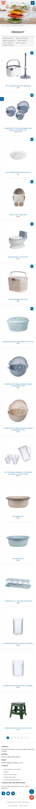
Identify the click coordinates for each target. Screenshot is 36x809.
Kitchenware (8, 38)
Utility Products (9, 40)
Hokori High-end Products (12, 769)
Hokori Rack (22, 40)
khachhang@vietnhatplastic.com (12, 762)
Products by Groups (10, 774)
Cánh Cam (25, 804)
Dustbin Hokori (8, 45)
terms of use (23, 805)
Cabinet (6, 772)
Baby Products (21, 38)
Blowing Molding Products (12, 779)
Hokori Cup (20, 43)
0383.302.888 (6, 757)
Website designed (13, 804)
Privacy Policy (12, 805)
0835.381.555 (16, 757)
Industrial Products (10, 777)
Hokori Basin (8, 43)
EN (23, 3)
